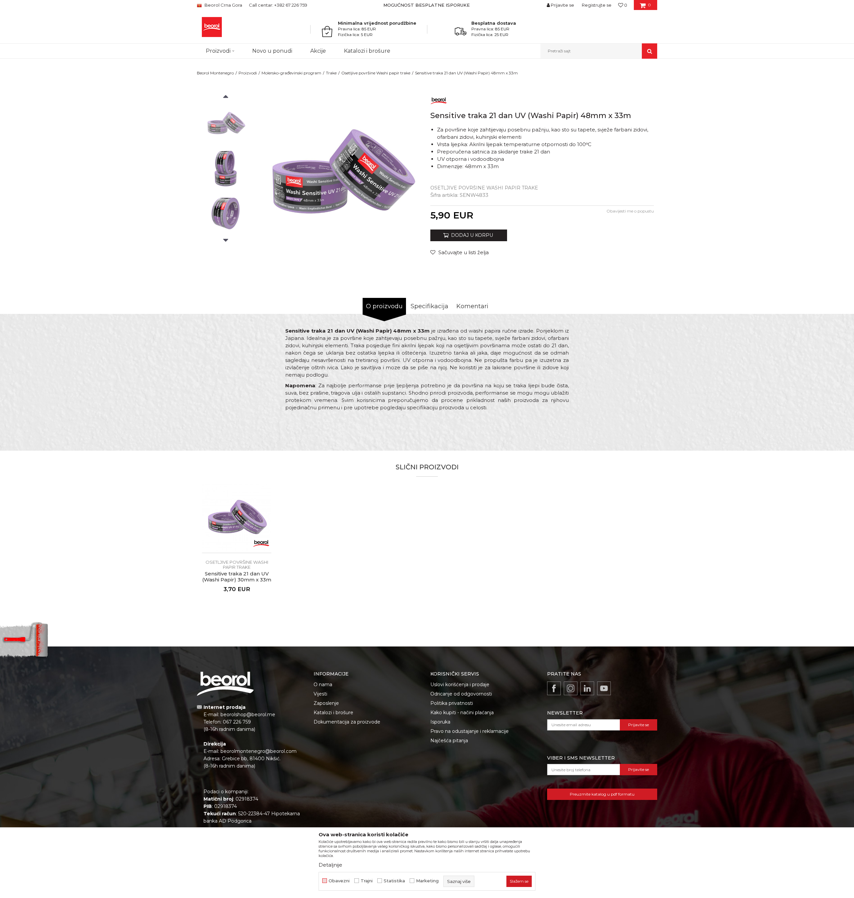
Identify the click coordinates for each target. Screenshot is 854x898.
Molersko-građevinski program (291, 72)
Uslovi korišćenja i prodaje (459, 685)
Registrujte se (596, 5)
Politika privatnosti (451, 703)
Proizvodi (248, 72)
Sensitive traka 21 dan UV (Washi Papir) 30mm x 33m (236, 577)
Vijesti (320, 694)
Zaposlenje (326, 703)
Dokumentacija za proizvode (347, 722)
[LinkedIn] (587, 688)
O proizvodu (384, 306)
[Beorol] (438, 99)
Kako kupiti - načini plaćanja (462, 713)
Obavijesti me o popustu (630, 210)
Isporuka (440, 722)
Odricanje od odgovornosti (461, 694)
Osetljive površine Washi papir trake (375, 72)
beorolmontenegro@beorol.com (259, 751)
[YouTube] (603, 688)
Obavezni (339, 880)
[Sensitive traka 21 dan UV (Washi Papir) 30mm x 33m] (236, 518)
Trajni (367, 880)
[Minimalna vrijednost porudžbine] (329, 31)
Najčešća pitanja (449, 741)
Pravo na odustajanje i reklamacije (469, 731)
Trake (331, 72)
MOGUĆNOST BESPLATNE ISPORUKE (426, 5)
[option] (427, 5)
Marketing (427, 880)
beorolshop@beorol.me (248, 715)
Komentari (472, 306)
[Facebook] (553, 688)
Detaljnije (330, 865)
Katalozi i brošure (333, 713)
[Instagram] (570, 688)
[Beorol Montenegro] (212, 27)
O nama (323, 685)
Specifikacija (429, 306)
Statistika (394, 880)
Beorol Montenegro (215, 72)
